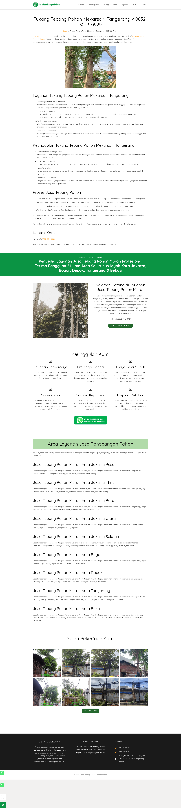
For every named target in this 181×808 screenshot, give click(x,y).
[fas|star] (90, 420)
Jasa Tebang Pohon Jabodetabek (93, 775)
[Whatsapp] (2, 774)
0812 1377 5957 (124, 748)
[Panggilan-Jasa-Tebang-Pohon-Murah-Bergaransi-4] (134, 663)
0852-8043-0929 (48, 239)
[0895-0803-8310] (116, 752)
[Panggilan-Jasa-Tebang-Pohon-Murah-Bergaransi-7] (105, 692)
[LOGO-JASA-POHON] (46, 4)
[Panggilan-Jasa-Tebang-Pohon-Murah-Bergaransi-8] (134, 692)
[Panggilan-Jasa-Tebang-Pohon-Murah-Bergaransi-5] (47, 692)
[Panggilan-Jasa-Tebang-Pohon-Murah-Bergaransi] (47, 663)
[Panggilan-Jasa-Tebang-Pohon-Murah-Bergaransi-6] (76, 692)
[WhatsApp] (2, 786)
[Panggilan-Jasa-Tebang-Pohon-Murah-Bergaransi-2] (76, 663)
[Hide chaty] (3, 805)
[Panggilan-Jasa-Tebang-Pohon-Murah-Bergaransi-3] (105, 663)
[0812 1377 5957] (116, 748)
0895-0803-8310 (125, 752)
